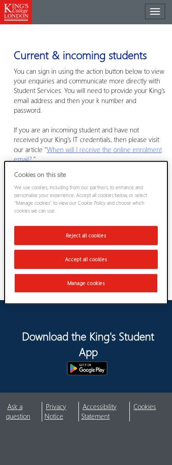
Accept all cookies (86, 259)
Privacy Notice (55, 411)
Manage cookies (86, 283)
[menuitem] (24, 411)
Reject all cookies (86, 236)
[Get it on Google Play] (87, 368)
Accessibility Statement (99, 411)
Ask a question (18, 411)
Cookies (144, 406)
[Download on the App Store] (38, 368)
